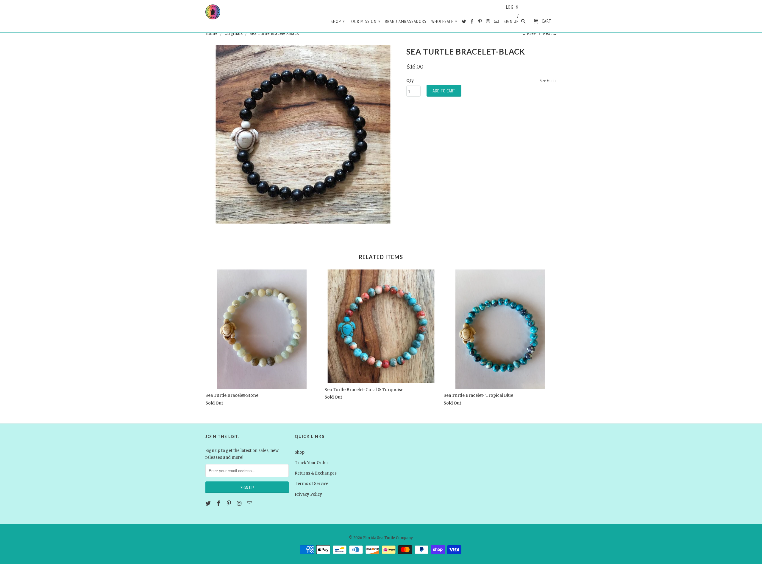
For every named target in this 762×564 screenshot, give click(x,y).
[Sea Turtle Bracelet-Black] (302, 134)
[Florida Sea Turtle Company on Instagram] (488, 22)
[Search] (524, 22)
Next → (550, 33)
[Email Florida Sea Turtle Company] (496, 22)
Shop (338, 21)
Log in (512, 7)
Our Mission (366, 21)
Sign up (511, 21)
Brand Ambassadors (406, 21)
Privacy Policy (308, 494)
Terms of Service (311, 483)
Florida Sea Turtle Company (388, 537)
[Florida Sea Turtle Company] (212, 11)
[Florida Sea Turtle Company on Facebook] (472, 22)
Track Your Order (311, 462)
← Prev (529, 33)
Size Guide (548, 80)
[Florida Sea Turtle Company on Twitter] (464, 22)
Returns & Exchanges (316, 473)
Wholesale (444, 21)
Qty (410, 80)
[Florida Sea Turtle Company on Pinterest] (480, 22)
